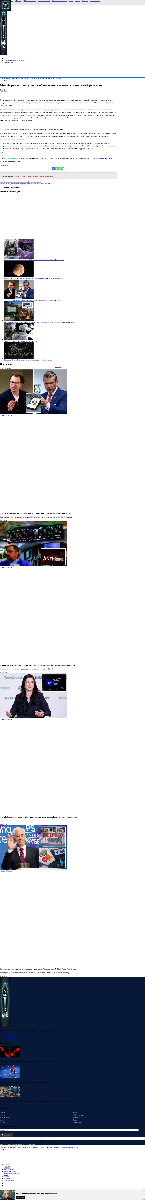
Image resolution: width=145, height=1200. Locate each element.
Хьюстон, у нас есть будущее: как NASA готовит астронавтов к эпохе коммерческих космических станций (33, 1101)
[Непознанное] (3, 54)
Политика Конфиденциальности (67, 1147)
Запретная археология (59, 1)
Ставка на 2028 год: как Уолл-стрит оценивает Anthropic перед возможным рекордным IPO (39, 665)
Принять (3, 1149)
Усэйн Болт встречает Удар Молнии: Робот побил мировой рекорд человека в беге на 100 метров (30, 1082)
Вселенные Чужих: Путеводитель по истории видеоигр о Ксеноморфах (28, 360)
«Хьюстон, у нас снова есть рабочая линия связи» (20, 341)
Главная (3, 78)
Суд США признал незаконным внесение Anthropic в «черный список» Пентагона (32, 300)
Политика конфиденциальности (15, 1144)
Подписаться (6, 1135)
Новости (10, 1)
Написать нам (31, 1144)
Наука (71, 1)
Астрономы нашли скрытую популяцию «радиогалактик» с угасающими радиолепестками (29, 1061)
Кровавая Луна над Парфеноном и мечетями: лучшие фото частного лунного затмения (33, 278)
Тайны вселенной (44, 1)
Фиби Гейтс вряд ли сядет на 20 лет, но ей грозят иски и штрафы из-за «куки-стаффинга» (38, 817)
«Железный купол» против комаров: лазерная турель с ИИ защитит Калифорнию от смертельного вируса (39, 322)
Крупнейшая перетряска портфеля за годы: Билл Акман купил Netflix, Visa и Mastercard (38, 969)
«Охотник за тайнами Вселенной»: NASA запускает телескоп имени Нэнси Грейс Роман (34, 260)
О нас (1, 1144)
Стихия (77, 1)
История (85, 1)
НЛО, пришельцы (30, 1)
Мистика (18, 1)
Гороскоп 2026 (95, 1)
